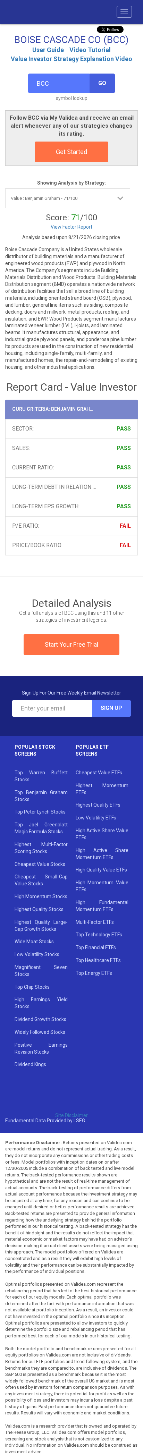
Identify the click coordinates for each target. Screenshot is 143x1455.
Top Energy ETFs (94, 973)
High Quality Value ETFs (101, 870)
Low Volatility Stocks (37, 954)
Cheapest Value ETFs (99, 772)
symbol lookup (71, 98)
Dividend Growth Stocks (40, 1019)
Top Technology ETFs (99, 934)
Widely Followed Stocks (40, 1032)
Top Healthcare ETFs (98, 960)
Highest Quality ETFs (98, 805)
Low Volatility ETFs (96, 817)
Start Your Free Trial (71, 644)
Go (102, 83)
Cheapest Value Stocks (40, 864)
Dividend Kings (30, 1064)
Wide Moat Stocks (34, 941)
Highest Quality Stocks (39, 909)
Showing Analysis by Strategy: (71, 183)
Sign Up (111, 708)
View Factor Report (71, 227)
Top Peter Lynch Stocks (40, 812)
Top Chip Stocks (32, 987)
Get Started (71, 151)
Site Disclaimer (71, 1115)
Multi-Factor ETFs (95, 922)
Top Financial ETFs (96, 947)
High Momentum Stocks (41, 896)
